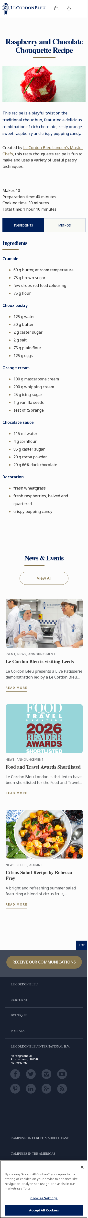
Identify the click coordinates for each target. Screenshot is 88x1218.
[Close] (82, 1167)
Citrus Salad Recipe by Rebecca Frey (39, 875)
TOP (82, 945)
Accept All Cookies (44, 1210)
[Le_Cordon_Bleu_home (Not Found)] (25, 9)
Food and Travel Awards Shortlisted (43, 767)
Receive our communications (44, 962)
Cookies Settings (43, 1198)
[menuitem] (56, 9)
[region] (44, 1189)
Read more (16, 688)
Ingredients (23, 225)
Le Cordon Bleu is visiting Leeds (40, 661)
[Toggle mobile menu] (81, 9)
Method (64, 225)
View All (44, 578)
